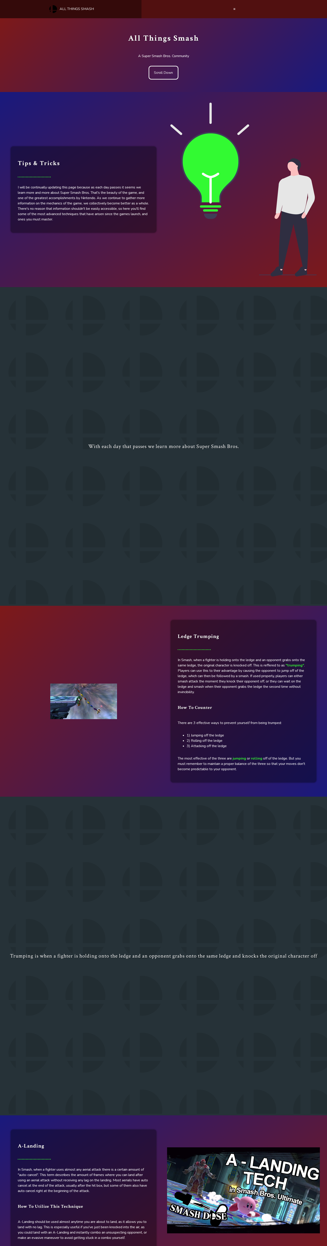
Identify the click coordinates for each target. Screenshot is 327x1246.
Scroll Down (163, 72)
